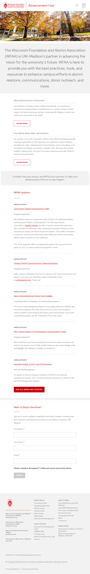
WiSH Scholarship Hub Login (44, 537)
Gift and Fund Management (44, 519)
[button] (76, 5)
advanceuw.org (11, 517)
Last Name (19, 442)
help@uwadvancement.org (31, 555)
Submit (19, 475)
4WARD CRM (39, 531)
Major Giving (38, 513)
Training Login (39, 534)
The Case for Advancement (68, 510)
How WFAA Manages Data (68, 508)
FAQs (60, 518)
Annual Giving (39, 511)
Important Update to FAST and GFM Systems (33, 364)
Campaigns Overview (66, 515)
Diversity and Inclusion (30, 569)
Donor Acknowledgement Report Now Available (33, 296)
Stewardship (38, 516)
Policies (37, 539)
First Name (19, 429)
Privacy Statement (12, 569)
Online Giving (39, 508)
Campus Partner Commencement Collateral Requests (36, 263)
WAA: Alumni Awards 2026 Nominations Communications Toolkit (40, 331)
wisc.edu (9, 541)
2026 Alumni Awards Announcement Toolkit (31, 208)
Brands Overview (64, 513)
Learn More (22, 123)
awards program (31, 225)
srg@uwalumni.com (23, 280)
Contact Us (62, 521)
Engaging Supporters (42, 506)
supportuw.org (11, 526)
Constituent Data (40, 503)
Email (17, 455)
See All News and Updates (29, 390)
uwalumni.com (11, 534)
